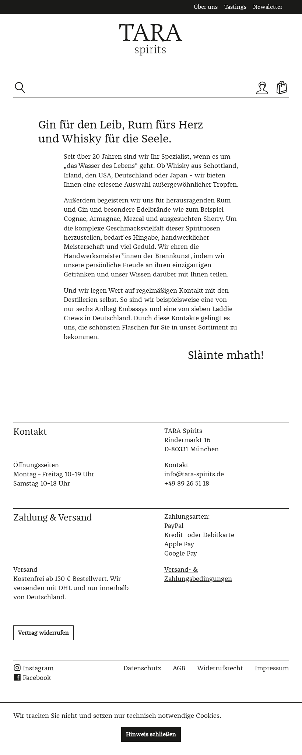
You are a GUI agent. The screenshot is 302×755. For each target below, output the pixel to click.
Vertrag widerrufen (43, 632)
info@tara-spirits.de (194, 474)
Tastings (235, 6)
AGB (179, 668)
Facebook (37, 678)
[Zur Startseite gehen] (151, 40)
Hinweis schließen (151, 734)
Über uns (206, 6)
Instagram (38, 668)
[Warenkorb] (282, 87)
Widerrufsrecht (220, 668)
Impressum (272, 668)
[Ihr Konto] (262, 87)
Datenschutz (142, 668)
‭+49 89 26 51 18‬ (186, 483)
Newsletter (267, 6)
